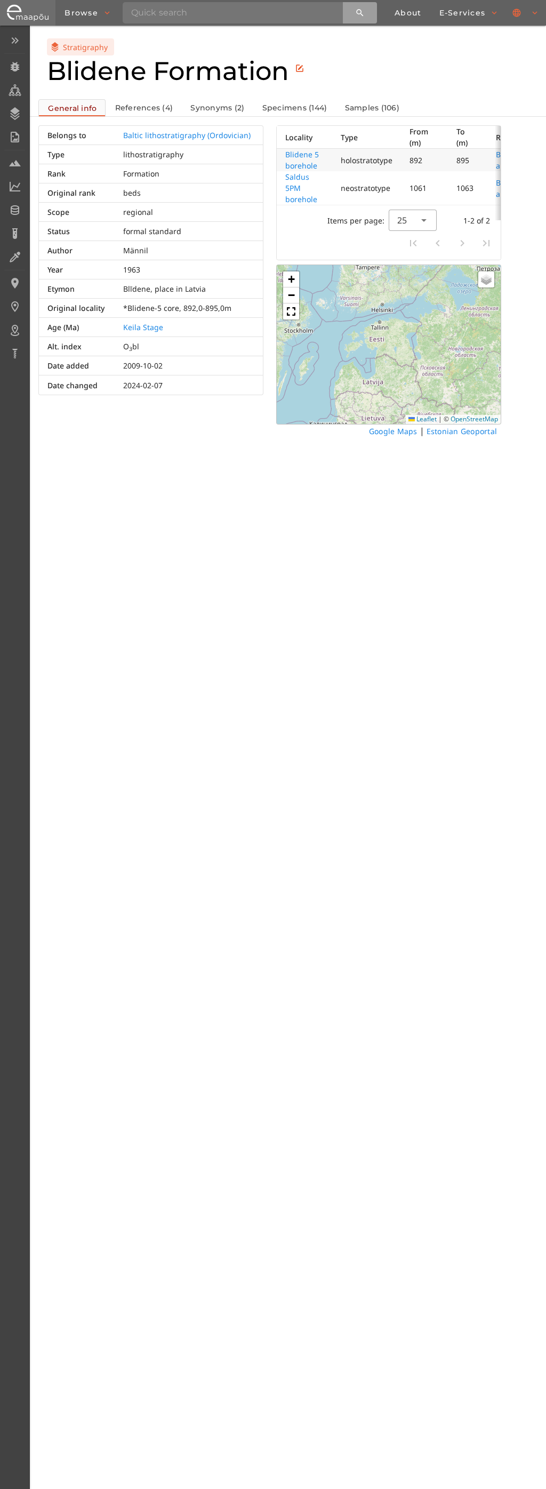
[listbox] (14, 198)
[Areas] (14, 330)
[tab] (72, 107)
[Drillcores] (14, 353)
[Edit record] (299, 68)
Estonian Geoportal (462, 431)
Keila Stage (143, 327)
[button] (291, 279)
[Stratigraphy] (14, 113)
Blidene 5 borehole (302, 160)
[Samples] (14, 163)
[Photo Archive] (14, 137)
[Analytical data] (14, 186)
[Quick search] (360, 12)
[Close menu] (14, 40)
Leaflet (426, 418)
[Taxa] (14, 90)
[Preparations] (14, 257)
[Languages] (525, 13)
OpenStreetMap (474, 418)
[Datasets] (14, 210)
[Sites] (14, 306)
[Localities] (14, 283)
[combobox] (413, 220)
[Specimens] (14, 66)
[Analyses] (14, 233)
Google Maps (393, 431)
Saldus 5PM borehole (301, 188)
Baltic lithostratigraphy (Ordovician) (187, 135)
